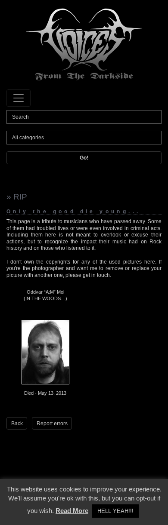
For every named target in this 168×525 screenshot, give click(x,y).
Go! (84, 158)
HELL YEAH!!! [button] (115, 511)
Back (17, 424)
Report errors (52, 424)
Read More (72, 510)
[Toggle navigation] (18, 98)
